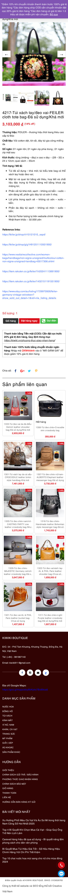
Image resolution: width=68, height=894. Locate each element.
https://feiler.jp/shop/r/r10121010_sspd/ (24, 234)
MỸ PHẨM (7, 738)
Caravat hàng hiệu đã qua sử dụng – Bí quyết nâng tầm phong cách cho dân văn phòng (33, 840)
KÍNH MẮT (7, 720)
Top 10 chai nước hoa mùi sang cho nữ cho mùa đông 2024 (32, 860)
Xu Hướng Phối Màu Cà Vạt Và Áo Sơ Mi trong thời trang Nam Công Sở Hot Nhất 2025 (33, 821)
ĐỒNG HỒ (7, 711)
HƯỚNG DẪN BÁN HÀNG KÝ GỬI (18, 801)
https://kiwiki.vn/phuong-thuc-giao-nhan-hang (29, 340)
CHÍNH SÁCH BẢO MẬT (14, 783)
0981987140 (61, 873)
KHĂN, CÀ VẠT (9, 729)
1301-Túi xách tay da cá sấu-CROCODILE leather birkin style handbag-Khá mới (18, 477)
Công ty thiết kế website (15, 885)
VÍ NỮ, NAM (8, 724)
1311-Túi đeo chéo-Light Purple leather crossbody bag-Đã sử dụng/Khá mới (50, 617)
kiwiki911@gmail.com (19, 662)
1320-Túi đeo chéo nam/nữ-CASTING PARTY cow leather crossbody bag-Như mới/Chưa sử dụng (17, 524)
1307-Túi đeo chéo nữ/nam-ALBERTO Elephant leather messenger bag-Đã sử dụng (50, 477)
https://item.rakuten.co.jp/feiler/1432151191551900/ (31, 281)
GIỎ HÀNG (7, 788)
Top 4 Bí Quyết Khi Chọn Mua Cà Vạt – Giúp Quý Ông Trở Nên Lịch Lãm (32, 831)
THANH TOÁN (9, 792)
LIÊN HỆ (6, 797)
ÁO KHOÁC (8, 747)
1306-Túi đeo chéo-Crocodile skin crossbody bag (50, 429)
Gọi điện (51, 320)
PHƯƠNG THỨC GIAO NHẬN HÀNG (20, 779)
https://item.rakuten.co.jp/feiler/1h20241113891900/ (31, 271)
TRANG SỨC (8, 733)
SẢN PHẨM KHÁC (11, 751)
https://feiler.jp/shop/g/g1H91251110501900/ (27, 244)
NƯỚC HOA (8, 706)
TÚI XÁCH (7, 715)
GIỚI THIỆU (8, 770)
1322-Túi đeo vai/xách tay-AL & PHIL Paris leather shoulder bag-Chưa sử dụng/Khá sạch (50, 571)
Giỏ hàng (11, 320)
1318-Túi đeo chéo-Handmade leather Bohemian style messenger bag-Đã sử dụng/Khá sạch (50, 524)
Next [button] (61, 54)
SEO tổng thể (40, 885)
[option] (34, 54)
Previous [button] (6, 54)
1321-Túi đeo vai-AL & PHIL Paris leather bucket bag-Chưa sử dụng (18, 617)
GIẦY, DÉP (7, 742)
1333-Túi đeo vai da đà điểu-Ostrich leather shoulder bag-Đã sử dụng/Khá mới (18, 426)
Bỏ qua (54, 14)
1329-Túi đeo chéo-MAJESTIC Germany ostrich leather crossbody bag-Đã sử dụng (18, 571)
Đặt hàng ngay (29, 320)
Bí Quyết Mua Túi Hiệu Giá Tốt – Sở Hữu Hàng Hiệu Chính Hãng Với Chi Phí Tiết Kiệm (31, 850)
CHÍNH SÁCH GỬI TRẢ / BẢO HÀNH (20, 774)
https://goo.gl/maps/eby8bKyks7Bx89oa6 (25, 689)
